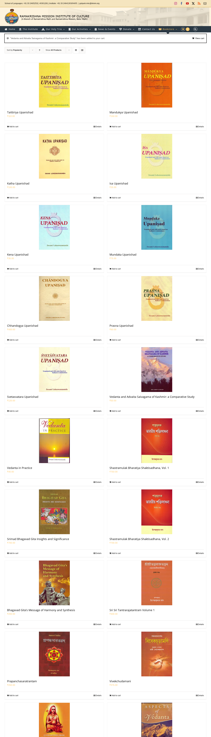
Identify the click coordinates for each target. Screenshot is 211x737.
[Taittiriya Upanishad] (54, 85)
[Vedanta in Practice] (54, 440)
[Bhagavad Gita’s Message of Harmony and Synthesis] (54, 583)
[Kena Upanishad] (54, 227)
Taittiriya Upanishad (20, 112)
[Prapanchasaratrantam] (54, 654)
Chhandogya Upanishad (22, 325)
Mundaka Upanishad (123, 254)
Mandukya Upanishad (124, 112)
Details (98, 127)
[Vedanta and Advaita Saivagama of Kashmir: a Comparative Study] (156, 369)
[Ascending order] (39, 50)
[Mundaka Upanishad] (156, 227)
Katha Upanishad (18, 183)
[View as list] (82, 50)
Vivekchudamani (120, 681)
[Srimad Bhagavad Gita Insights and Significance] (54, 511)
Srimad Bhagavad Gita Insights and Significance (38, 539)
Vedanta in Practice (19, 468)
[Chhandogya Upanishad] (54, 298)
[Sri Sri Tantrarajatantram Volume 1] (156, 583)
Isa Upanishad (119, 183)
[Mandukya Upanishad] (156, 85)
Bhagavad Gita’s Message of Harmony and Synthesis (41, 610)
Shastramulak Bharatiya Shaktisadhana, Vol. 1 (139, 468)
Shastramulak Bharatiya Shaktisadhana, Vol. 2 (139, 539)
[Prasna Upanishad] (156, 298)
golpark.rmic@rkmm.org (89, 3)
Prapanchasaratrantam (22, 681)
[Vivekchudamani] (156, 654)
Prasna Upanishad (121, 325)
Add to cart (13, 127)
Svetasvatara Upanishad (22, 397)
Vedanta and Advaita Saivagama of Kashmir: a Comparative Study (152, 397)
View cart (199, 38)
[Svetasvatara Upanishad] (54, 369)
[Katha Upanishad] (54, 156)
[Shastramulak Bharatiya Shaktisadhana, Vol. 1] (156, 440)
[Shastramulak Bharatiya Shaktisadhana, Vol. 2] (156, 511)
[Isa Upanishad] (156, 156)
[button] (195, 29)
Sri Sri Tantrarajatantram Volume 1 (132, 610)
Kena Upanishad (17, 254)
